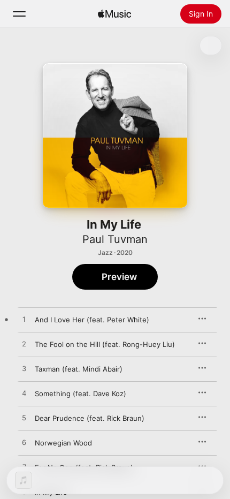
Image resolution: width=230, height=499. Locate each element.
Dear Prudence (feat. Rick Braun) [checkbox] (89, 418)
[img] (114, 14)
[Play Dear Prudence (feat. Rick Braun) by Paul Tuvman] (24, 418)
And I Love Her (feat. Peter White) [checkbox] (92, 319)
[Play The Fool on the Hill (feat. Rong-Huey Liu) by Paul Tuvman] (24, 344)
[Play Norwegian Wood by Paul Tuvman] (24, 443)
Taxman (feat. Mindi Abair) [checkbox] (78, 369)
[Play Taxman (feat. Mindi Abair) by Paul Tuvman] (24, 369)
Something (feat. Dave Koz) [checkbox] (80, 393)
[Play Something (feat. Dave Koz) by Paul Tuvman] (24, 393)
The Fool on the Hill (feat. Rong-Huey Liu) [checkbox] (105, 344)
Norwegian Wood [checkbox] (63, 442)
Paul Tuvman (115, 239)
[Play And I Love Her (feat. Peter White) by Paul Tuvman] (24, 319)
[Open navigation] (19, 14)
